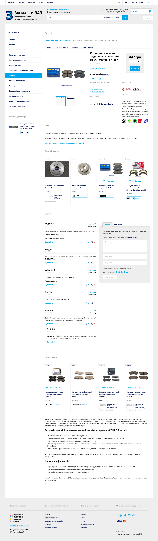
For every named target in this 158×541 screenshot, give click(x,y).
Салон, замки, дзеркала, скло (21, 70)
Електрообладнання (17, 60)
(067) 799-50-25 (66, 12)
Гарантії (48, 524)
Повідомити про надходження (112, 405)
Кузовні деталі (15, 65)
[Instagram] (129, 515)
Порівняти (148, 18)
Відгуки (75, 47)
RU (126, 3)
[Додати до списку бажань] (93, 79)
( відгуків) (102, 69)
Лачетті (47, 159)
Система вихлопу (16, 96)
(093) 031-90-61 (17, 519)
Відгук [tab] (107, 225)
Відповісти (49, 242)
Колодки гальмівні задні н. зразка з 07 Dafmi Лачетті (109, 394)
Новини (50, 2)
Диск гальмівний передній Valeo (79, 187)
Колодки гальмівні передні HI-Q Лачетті (107, 187)
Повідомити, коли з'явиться (58, 197)
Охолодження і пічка (17, 86)
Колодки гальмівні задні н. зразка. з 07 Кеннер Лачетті (54, 394)
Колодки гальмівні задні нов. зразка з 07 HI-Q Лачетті (27, 126)
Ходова (12, 39)
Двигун (12, 45)
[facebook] (117, 515)
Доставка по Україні (52, 518)
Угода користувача (87, 524)
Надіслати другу (98, 91)
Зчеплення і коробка (17, 50)
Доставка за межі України (54, 521)
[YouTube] (121, 515)
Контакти (31, 2)
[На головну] (9, 15)
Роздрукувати (97, 89)
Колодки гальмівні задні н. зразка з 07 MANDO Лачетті (136, 394)
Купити (135, 68)
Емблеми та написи (17, 106)
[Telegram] (125, 515)
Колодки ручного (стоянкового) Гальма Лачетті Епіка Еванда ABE (136, 188)
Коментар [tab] (118, 225)
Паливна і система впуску (19, 91)
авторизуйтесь (131, 237)
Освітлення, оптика (17, 55)
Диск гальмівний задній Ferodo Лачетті (54, 187)
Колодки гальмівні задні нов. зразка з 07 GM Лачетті (82, 394)
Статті (41, 2)
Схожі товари (87, 47)
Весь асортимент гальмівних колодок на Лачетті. (64, 143)
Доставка (11, 2)
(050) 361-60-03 (54, 12)
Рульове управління (17, 81)
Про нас (83, 514)
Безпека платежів (51, 527)
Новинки (84, 527)
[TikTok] (133, 515)
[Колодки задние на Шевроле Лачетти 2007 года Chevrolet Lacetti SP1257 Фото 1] (61, 101)
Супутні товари (62, 47)
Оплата (21, 2)
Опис (49, 47)
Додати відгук (110, 277)
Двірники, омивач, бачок (19, 101)
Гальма (12, 75)
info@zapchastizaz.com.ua (59, 10)
